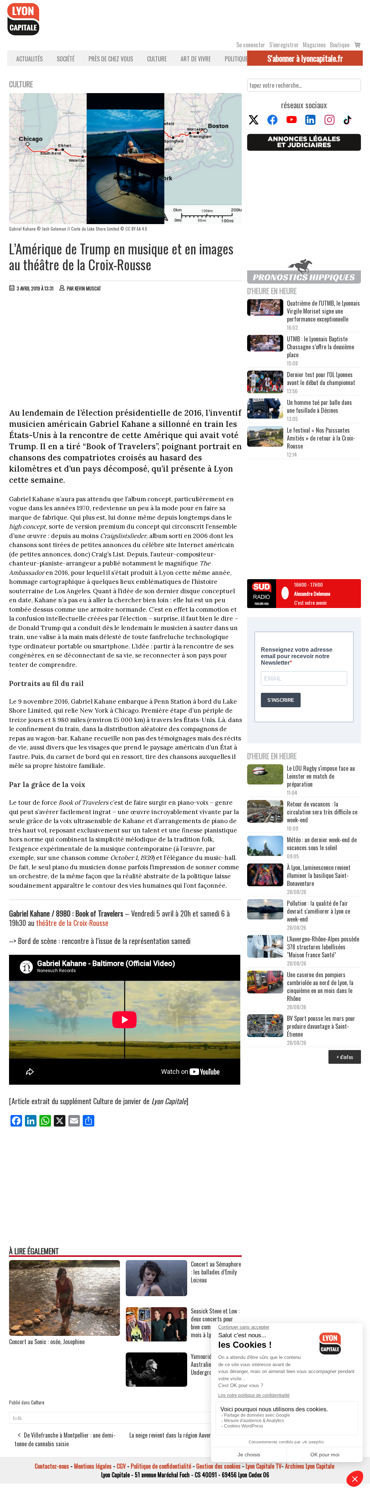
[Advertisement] (125, 351)
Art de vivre (196, 58)
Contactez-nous (52, 1466)
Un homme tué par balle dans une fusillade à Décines (319, 406)
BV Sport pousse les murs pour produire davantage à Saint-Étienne (321, 1026)
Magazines (314, 44)
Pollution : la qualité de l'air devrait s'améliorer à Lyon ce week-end (318, 911)
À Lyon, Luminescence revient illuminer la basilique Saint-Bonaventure (318, 875)
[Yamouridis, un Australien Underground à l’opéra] (156, 1384)
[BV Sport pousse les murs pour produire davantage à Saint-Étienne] (265, 1026)
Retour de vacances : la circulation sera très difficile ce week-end (322, 812)
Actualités (29, 58)
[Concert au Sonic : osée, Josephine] (64, 1333)
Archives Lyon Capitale (309, 1466)
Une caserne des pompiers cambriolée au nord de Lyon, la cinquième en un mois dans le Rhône (320, 986)
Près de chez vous (111, 58)
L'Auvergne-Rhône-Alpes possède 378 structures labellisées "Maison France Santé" (323, 947)
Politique (236, 58)
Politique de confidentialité (161, 1466)
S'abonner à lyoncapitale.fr (305, 58)
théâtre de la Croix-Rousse (72, 922)
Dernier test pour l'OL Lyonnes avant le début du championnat (321, 378)
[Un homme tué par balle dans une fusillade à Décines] (265, 409)
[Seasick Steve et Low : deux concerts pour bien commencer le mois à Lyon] (156, 1339)
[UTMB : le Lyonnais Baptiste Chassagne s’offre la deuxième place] (265, 344)
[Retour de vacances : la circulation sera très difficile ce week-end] (265, 812)
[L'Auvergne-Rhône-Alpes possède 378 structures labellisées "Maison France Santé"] (265, 947)
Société (65, 58)
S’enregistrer (284, 44)
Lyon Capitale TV (263, 1466)
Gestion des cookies (218, 1466)
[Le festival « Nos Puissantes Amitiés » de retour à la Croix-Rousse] (265, 437)
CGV (121, 1466)
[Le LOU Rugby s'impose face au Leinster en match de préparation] (265, 775)
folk (17, 1418)
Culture (157, 58)
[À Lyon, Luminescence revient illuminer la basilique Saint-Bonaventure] (265, 875)
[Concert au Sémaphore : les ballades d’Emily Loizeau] (156, 1293)
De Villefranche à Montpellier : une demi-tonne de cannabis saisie (64, 1439)
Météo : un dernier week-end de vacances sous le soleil (322, 844)
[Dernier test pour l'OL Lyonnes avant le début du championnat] (265, 382)
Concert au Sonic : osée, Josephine (47, 1342)
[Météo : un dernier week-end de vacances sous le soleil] (265, 846)
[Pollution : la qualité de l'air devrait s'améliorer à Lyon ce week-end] (265, 910)
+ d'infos (344, 1057)
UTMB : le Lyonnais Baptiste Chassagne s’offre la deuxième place (320, 347)
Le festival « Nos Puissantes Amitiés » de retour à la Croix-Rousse (321, 438)
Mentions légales (93, 1466)
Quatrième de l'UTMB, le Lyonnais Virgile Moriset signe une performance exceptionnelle (323, 311)
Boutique (339, 44)
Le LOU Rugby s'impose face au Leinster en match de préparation (321, 776)
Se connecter (250, 44)
